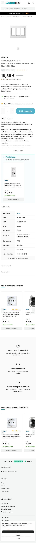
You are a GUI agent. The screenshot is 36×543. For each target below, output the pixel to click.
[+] (12, 111)
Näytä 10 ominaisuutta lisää (19, 258)
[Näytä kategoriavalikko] (2, 2)
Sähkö (9, 16)
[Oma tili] (33, 2)
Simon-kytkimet (27, 16)
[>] (33, 310)
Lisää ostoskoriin (25, 111)
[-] (3, 111)
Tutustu (19, 79)
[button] (22, 70)
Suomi (6, 517)
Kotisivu (3, 16)
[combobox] (18, 8)
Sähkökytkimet (17, 16)
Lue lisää (4, 526)
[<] (2, 310)
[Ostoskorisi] (29, 2)
